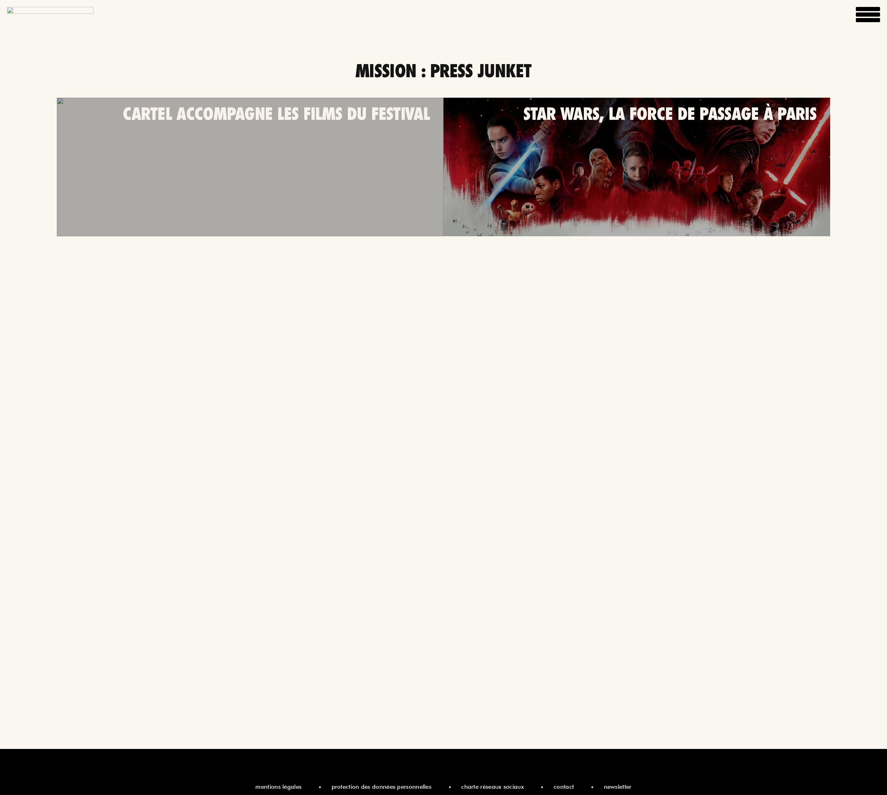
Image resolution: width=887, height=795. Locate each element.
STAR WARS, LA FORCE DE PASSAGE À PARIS (669, 113)
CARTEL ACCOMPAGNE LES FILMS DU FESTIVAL (276, 113)
